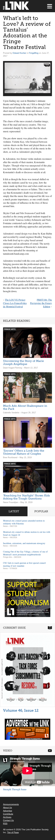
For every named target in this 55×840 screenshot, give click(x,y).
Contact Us (8, 820)
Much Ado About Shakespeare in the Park (25, 407)
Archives (7, 817)
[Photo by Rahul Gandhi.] (27, 78)
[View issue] (27, 669)
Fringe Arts (7, 557)
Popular (41, 511)
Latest (14, 511)
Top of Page (13, 832)
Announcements (11, 804)
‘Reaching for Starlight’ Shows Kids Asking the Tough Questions (26, 497)
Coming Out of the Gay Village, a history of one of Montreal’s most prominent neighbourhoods (25, 553)
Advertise (7, 810)
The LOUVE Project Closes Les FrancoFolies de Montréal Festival (15, 303)
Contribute (8, 814)
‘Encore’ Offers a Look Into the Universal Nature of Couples (23, 452)
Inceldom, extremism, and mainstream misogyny (24, 543)
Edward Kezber (19, 53)
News (5, 526)
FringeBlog (33, 53)
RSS (5, 823)
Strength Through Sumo (14, 789)
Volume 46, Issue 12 (20, 710)
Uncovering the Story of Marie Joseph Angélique (23, 362)
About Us (7, 807)
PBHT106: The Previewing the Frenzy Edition (41, 303)
